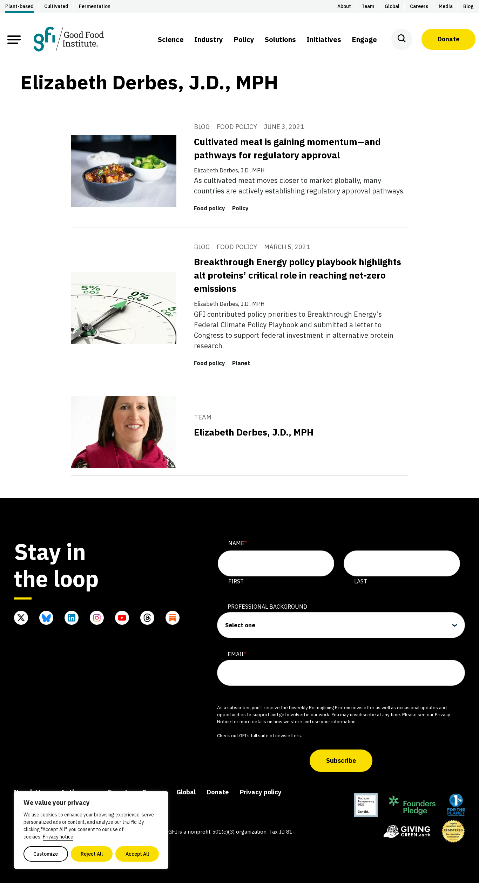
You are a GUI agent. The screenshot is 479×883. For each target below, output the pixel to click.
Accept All (137, 854)
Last (360, 581)
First (236, 581)
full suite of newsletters (276, 735)
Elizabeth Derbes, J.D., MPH (253, 432)
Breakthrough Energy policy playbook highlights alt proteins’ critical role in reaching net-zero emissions (297, 275)
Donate (448, 39)
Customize (45, 854)
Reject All (92, 854)
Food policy (209, 208)
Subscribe (341, 761)
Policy (240, 208)
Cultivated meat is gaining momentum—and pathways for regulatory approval (287, 148)
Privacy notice (58, 837)
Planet (241, 363)
